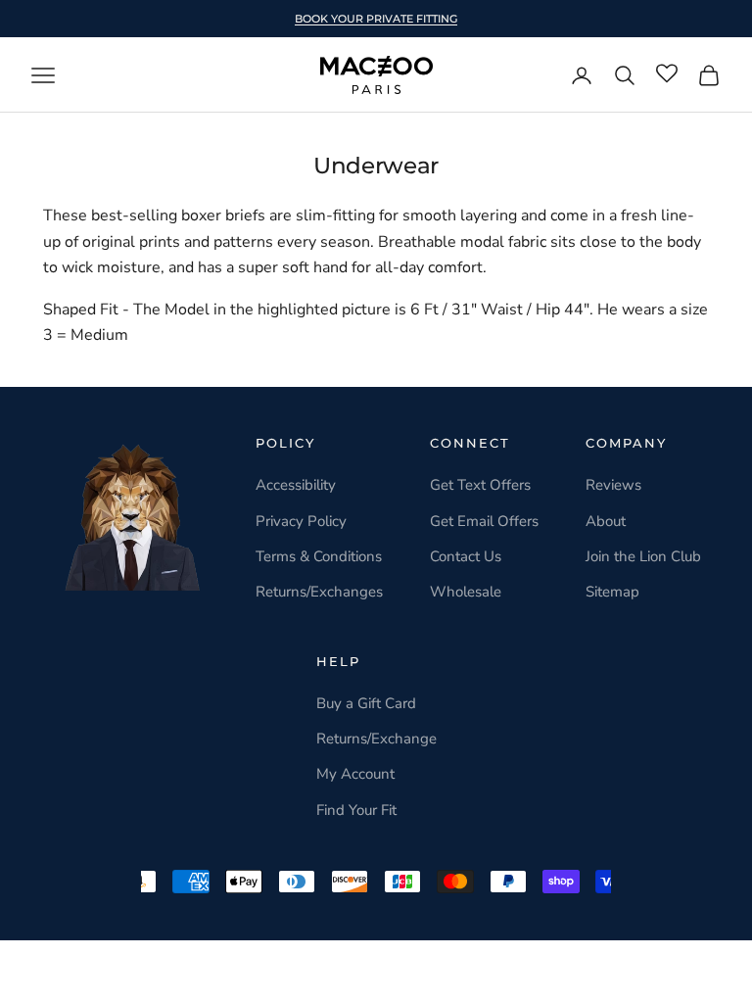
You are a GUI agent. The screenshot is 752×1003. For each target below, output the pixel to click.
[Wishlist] (667, 74)
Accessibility (296, 485)
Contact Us (465, 556)
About (606, 521)
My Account (355, 774)
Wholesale (465, 591)
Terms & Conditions (319, 556)
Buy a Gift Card (366, 703)
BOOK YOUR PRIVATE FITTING (376, 18)
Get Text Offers (480, 485)
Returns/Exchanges (319, 591)
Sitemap (612, 591)
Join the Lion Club (643, 556)
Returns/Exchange (376, 738)
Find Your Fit (356, 810)
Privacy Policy (301, 521)
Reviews (613, 485)
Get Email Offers (484, 521)
